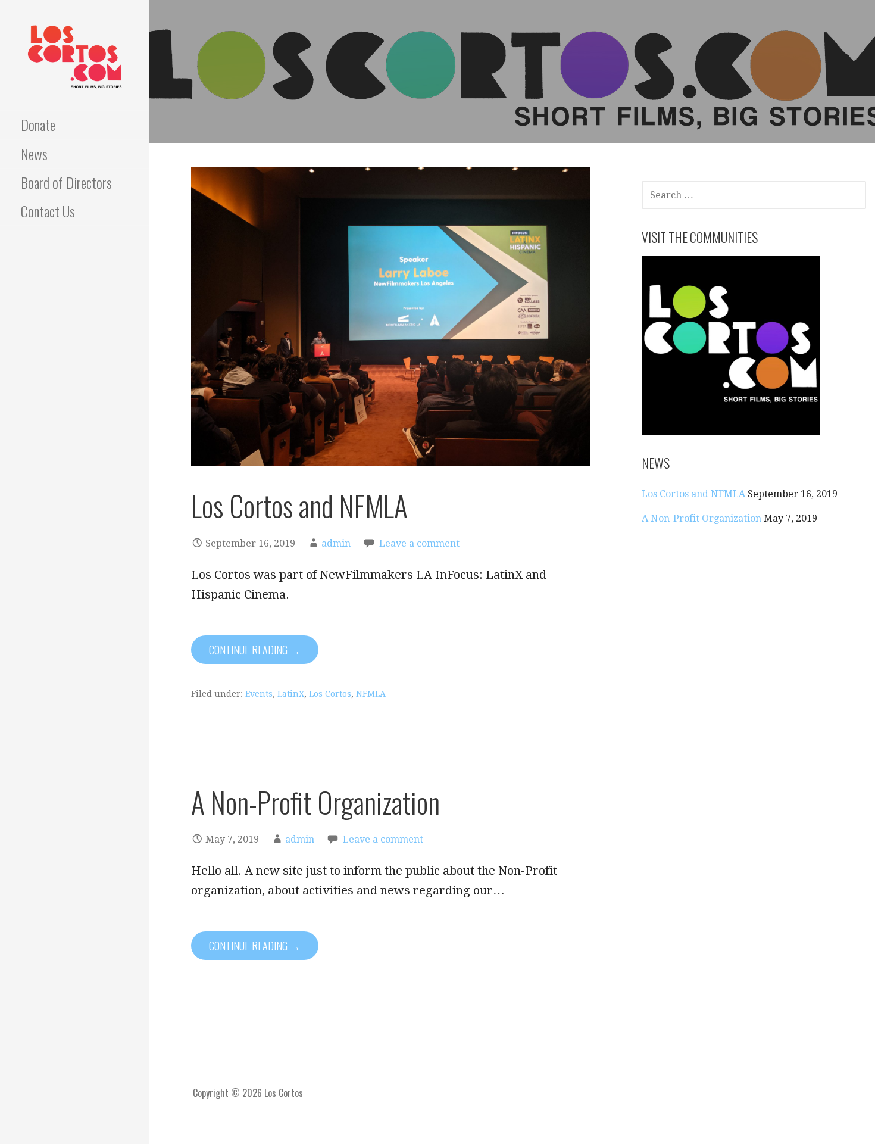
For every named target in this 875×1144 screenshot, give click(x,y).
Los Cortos (330, 694)
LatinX (290, 694)
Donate (38, 124)
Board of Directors (66, 182)
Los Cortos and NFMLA (299, 505)
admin (336, 543)
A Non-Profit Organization (315, 802)
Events (259, 694)
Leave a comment (419, 543)
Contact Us (48, 211)
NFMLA (371, 694)
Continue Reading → (255, 649)
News (34, 153)
